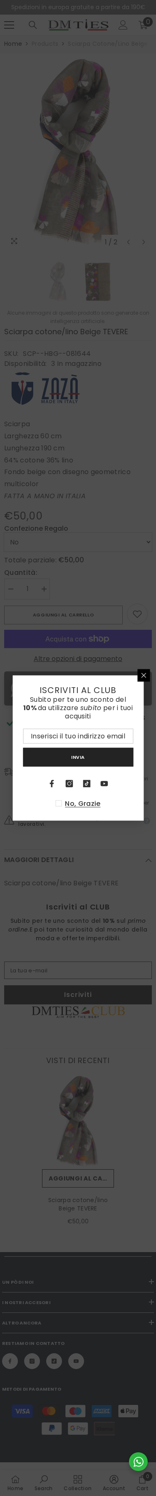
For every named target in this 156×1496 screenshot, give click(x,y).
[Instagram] (69, 784)
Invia (78, 756)
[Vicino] (143, 675)
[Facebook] (52, 784)
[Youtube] (104, 784)
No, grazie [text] (82, 803)
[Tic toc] (87, 784)
